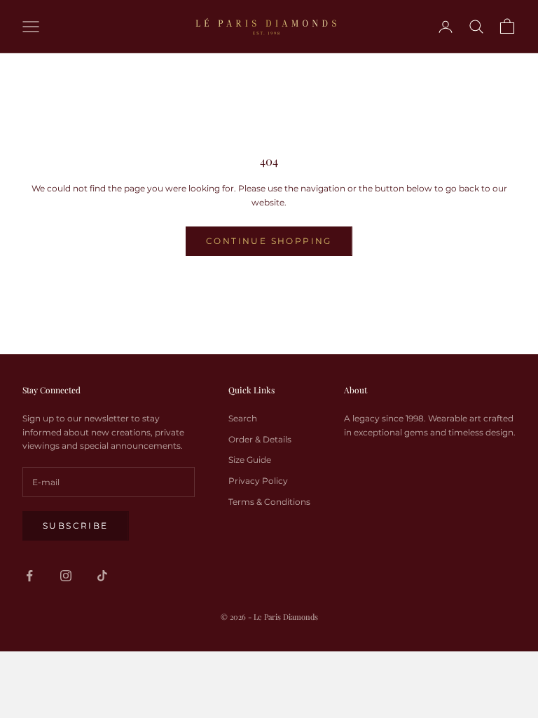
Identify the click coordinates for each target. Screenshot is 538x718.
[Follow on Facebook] (29, 576)
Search (242, 418)
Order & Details (259, 439)
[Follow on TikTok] (102, 576)
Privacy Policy (258, 480)
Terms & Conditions (269, 501)
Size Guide (249, 459)
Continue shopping (269, 241)
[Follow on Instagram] (66, 576)
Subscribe (76, 525)
